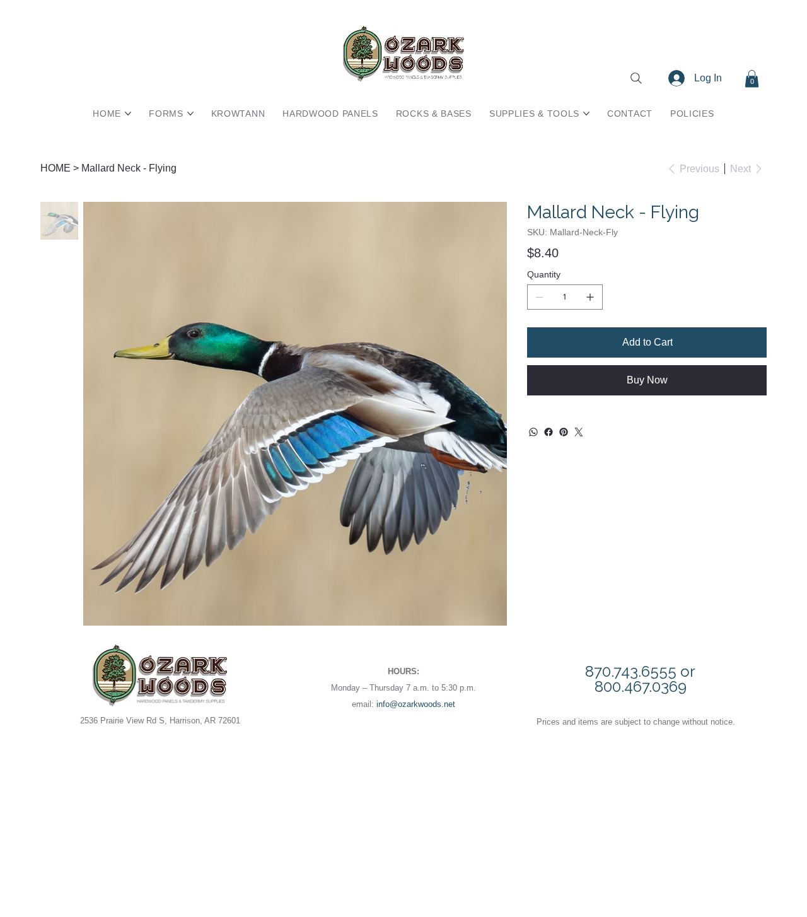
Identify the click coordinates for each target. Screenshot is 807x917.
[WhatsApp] (533, 432)
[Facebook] (548, 432)
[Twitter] (578, 432)
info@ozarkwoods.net (415, 704)
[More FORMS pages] (190, 113)
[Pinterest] (563, 432)
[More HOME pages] (128, 113)
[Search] (636, 78)
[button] (752, 78)
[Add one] (590, 297)
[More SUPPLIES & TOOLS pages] (586, 113)
